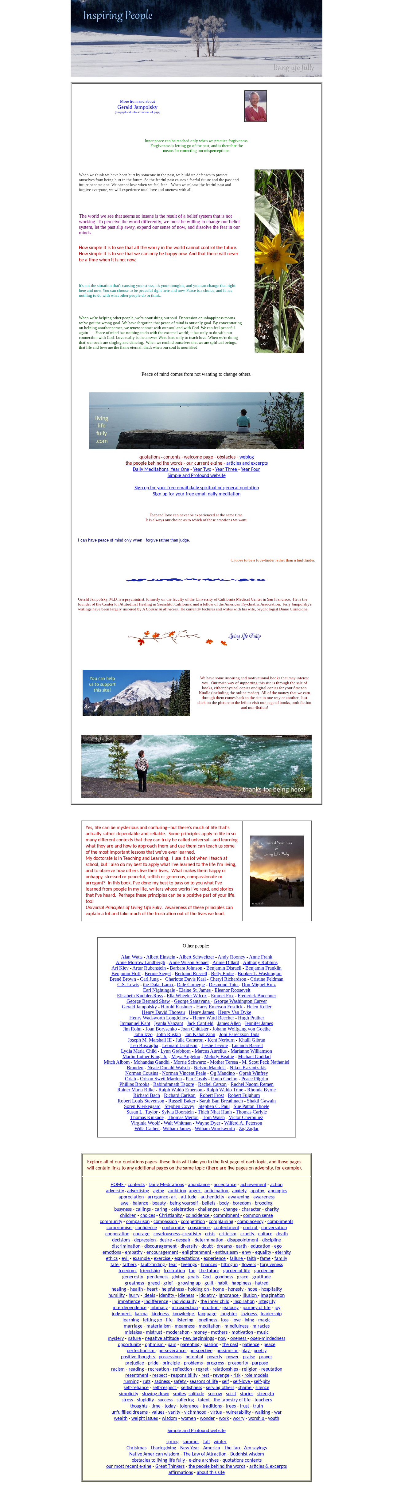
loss (224, 1320)
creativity (191, 1234)
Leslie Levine (214, 1045)
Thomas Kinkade (147, 1117)
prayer (265, 1357)
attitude (188, 1197)
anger (195, 1191)
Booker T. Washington (260, 973)
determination (209, 1240)
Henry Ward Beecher (213, 1017)
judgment (122, 1314)
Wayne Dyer (208, 1123)
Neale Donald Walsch (168, 1067)
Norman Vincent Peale (184, 1073)
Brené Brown (123, 979)
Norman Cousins (141, 1073)
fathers (130, 1264)
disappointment (242, 1240)
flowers (249, 1264)
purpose (260, 1363)
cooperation (117, 1234)
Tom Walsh (214, 1117)
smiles (179, 1394)
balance (140, 1203)
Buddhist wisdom (247, 1454)
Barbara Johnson (186, 968)
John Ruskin (169, 1034)
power (232, 1357)
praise (249, 1357)
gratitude (261, 1277)
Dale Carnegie (191, 984)
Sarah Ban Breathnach (221, 1100)
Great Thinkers (170, 1466)
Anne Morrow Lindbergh (140, 962)
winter (220, 1441)
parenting (190, 1344)
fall (206, 1441)
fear (173, 1264)
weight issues (144, 1418)
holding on (198, 1289)
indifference (156, 1301)
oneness (238, 1338)
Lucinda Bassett (247, 1045)
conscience (199, 1227)
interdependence (129, 1307)
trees (231, 1406)
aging (158, 1191)
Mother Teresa (224, 1062)
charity (272, 1209)
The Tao (232, 1448)
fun (192, 1271)
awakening (238, 1197)
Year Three (226, 469)
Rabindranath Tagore (173, 1084)
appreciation (131, 1197)
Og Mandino (222, 1073)
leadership (271, 1314)
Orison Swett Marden (161, 1078)
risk (236, 1375)
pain (172, 1344)
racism (118, 1369)
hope (253, 1289)
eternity (283, 1252)
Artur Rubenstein (149, 968)
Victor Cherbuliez (246, 1117)
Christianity (171, 1215)
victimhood (195, 1412)
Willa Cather (147, 1128)
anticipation (216, 1191)
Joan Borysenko (161, 1028)
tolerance (189, 1406)
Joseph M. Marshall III (150, 1039)
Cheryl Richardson (228, 979)
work (224, 1418)
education (260, 1246)
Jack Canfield (200, 1023)
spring (172, 1441)
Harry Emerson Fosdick (219, 1006)
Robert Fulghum (244, 1095)
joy (277, 1307)
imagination (273, 1295)
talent (204, 1400)
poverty (214, 1357)
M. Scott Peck (255, 1062)
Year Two (202, 469)
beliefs (208, 1203)
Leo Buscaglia (144, 1045)
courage (141, 1234)
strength (265, 1394)
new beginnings (198, 1338)
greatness (134, 1283)
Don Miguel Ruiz (259, 984)
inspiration (244, 1301)
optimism (155, 1344)
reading (136, 1369)
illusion (250, 1295)
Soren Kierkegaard (142, 1106)
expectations (187, 1258)
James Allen (229, 1023)
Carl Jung (149, 979)
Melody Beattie (219, 1056)
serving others (220, 1387)
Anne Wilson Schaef (189, 962)
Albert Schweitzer (196, 956)
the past (230, 1344)
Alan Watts (131, 956)
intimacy (159, 1307)
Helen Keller (259, 1006)
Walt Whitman (178, 1123)
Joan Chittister (194, 1028)
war (278, 1412)
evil (125, 1258)
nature (134, 1338)
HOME (118, 1184)
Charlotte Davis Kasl (185, 979)
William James (177, 1128)
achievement (253, 1184)
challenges (208, 1209)
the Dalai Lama (158, 984)
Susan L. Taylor (142, 1111)
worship (256, 1418)
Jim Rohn (132, 1028)
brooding (264, 1203)
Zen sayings (255, 1448)
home (218, 1289)
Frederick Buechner (257, 995)
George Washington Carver (240, 1001)
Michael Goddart (254, 1056)
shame (245, 1387)
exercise (163, 1258)
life (169, 1320)
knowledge (184, 1314)
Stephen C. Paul (214, 1106)
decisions (121, 1240)
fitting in (229, 1264)
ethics (112, 1258)
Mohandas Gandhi (151, 1062)
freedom (128, 1271)
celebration (182, 1209)
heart (152, 1289)
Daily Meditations (166, 1184)
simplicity (128, 1394)
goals (193, 1277)
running (131, 1381)
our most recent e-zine (128, 1466)
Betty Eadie (222, 973)
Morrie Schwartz (189, 1062)
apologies (277, 1191)
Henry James (202, 1012)
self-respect (165, 1387)
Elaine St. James (195, 990)
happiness (241, 1283)
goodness (224, 1277)
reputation (271, 1369)
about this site (211, 1472)
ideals (149, 1295)
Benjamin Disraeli (223, 968)
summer (191, 1441)
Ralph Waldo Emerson (181, 1089)
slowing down (155, 1394)
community (111, 1221)
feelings (189, 1264)
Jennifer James (259, 1023)
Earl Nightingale (159, 990)
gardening (264, 1271)
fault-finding (153, 1264)
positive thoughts (138, 1357)
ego (278, 1246)
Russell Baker (181, 1100)
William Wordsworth (215, 1128)
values (158, 1412)
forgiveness (271, 1264)
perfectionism (141, 1350)
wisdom (169, 1418)
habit (223, 1283)
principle (171, 1363)
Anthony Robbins (260, 962)
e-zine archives (204, 1460)
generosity (132, 1277)
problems (193, 1363)
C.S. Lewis (128, 984)
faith (251, 1258)
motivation (242, 1332)
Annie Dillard (225, 962)
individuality (184, 1301)
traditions (213, 1406)
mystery (116, 1338)
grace (242, 1277)
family (280, 1258)
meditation (209, 1326)
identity (167, 1295)
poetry (260, 1350)
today (170, 1406)
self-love (242, 1381)
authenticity (212, 1197)
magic (264, 1320)
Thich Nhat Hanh (215, 1111)
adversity (115, 1191)
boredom (242, 1203)
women (188, 1418)
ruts (146, 1381)
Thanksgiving (163, 1448)
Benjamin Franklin (263, 968)
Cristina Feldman (266, 979)
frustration (174, 1271)
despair (183, 1240)
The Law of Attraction (205, 1454)
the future (209, 1271)
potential (194, 1357)
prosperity (238, 1363)
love (236, 1320)
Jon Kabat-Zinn (200, 1034)
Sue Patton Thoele (251, 1106)
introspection (185, 1307)
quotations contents (242, 1460)
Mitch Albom (117, 1062)
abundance (199, 1184)
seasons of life (204, 1381)
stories (246, 1394)
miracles (261, 1326)
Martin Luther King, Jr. (145, 1056)
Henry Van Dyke (234, 1012)
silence (262, 1387)
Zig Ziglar (249, 1128)
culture (265, 1234)
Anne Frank (260, 956)
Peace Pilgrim (254, 1078)
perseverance (172, 1350)
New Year (189, 1448)
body (224, 1203)
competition (193, 1221)
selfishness (191, 1387)
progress (215, 1363)
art (174, 1197)
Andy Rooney (231, 956)
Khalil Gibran (252, 1039)
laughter (228, 1314)
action (276, 1184)
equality (263, 1252)
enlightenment (197, 1252)
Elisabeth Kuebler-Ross (140, 995)
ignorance (229, 1295)
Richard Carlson (180, 1095)
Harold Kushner (176, 1006)
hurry (134, 1295)
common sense (258, 1215)
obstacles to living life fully (159, 1460)
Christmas (136, 1448)
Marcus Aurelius (211, 1051)
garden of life (236, 1271)
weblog (246, 457)
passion (211, 1344)
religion (249, 1369)
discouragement (160, 1246)
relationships (225, 1369)
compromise (120, 1227)
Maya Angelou (185, 1056)
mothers (219, 1332)
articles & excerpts (268, 1466)
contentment (226, 1227)
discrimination (126, 1246)
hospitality (271, 1289)
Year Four (250, 469)
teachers (263, 1400)
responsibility (184, 1375)
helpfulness (172, 1289)
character (252, 1209)
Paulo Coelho (224, 1078)
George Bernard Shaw (148, 1001)
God (207, 1277)
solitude (196, 1394)
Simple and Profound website (197, 475)
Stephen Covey (179, 1106)
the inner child (214, 1301)
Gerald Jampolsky (139, 1006)
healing (118, 1289)
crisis (210, 1234)
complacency (250, 1221)
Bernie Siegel (158, 973)
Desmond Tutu (224, 984)
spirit (231, 1394)
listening (185, 1320)
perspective (200, 1350)
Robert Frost (212, 1095)
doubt (207, 1246)
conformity (173, 1227)
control (251, 1227)
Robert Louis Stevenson (141, 1100)
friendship (150, 1271)
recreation (159, 1369)
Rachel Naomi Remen (252, 1084)
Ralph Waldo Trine (224, 1089)
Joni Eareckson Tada (239, 1034)
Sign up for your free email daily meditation (196, 494)
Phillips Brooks (134, 1084)
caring (161, 1209)
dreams (225, 1246)
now (222, 1338)
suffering (185, 1400)
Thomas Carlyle (251, 1111)
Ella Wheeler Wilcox (187, 995)
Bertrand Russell (191, 973)
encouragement (162, 1252)
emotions (112, 1252)
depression (145, 1240)
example (142, 1258)
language (207, 1314)
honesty (236, 1289)
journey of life (256, 1307)
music (263, 1332)
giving (178, 1277)
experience (215, 1258)
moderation (177, 1332)
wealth (120, 1418)
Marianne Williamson (251, 1051)
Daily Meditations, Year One (161, 469)
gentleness (158, 1277)
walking (262, 1412)
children (128, 1215)
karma (141, 1314)
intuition (211, 1307)
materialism (158, 1326)
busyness (123, 1209)
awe (125, 1203)
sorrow (215, 1394)
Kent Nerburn (222, 1039)
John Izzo (143, 1034)
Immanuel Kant (135, 1023)
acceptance (225, 1184)
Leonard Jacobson (179, 1045)
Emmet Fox (222, 995)
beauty (159, 1203)
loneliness (207, 1320)
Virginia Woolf (145, 1123)
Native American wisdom (155, 1454)
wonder (207, 1418)
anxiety (239, 1191)
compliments (280, 1221)
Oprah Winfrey (253, 1073)
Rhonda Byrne (261, 1089)
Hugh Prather (251, 1017)
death (282, 1234)
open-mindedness (267, 1338)
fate (115, 1264)
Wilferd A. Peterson (243, 1123)
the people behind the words (217, 1466)
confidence (146, 1227)
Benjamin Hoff (126, 973)
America (211, 1448)
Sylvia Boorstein (177, 1111)
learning (131, 1320)
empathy (133, 1252)
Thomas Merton (183, 1117)
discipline (271, 1240)
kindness (161, 1314)
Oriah (130, 1078)
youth (273, 1418)
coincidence (198, 1215)
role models (256, 1375)
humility (116, 1295)
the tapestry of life (232, 1400)
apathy (258, 1191)
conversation (274, 1227)
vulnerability (238, 1412)
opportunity (129, 1344)
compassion (166, 1221)
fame (265, 1258)
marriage (133, 1326)
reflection (182, 1369)
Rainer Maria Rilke (136, 1089)
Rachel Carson (212, 1084)
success (165, 1400)
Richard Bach (146, 1095)
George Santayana (192, 1001)
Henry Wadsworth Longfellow (159, 1017)
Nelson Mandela (210, 1067)
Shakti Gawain (261, 1100)
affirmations (181, 1472)
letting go (152, 1320)
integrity (267, 1301)
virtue (216, 1412)
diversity (189, 1246)
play (246, 1350)
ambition (177, 1191)
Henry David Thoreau (163, 1012)
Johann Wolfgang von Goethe (241, 1028)
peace (269, 1344)
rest (205, 1375)
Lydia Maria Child (139, 1051)
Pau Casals (196, 1078)
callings (143, 1209)
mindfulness (237, 1326)
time (156, 1406)
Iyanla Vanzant (168, 1023)
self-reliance (136, 1387)
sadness (162, 1381)
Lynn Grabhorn (176, 1051)
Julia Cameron (190, 1039)
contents (136, 1184)
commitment (226, 1215)
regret (202, 1369)
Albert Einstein (160, 956)
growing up (190, 1283)
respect (159, 1375)
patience (250, 1344)
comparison (138, 1221)
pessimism (227, 1350)
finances (209, 1264)
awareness (263, 1197)
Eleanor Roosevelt (232, 990)
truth (258, 1406)
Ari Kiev (120, 968)
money (200, 1332)
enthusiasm (226, 1252)
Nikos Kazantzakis (248, 1067)
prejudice (134, 1363)
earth (241, 1246)
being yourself (184, 1203)
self (225, 1381)
